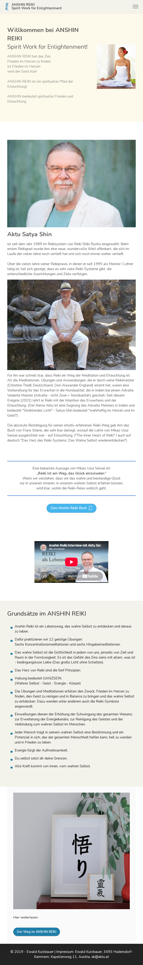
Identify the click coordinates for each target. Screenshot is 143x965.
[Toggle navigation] (136, 6)
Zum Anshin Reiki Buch (68, 508)
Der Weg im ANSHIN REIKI (36, 931)
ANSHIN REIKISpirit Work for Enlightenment (37, 6)
